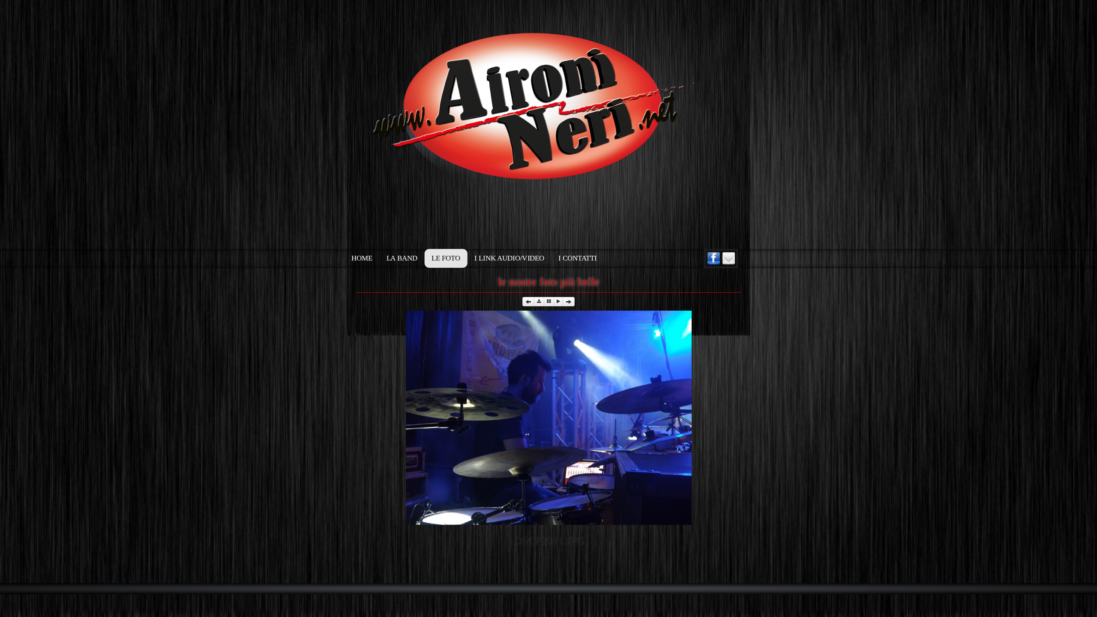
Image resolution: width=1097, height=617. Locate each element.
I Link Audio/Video (509, 258)
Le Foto (446, 258)
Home (361, 258)
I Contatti (577, 258)
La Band (402, 258)
